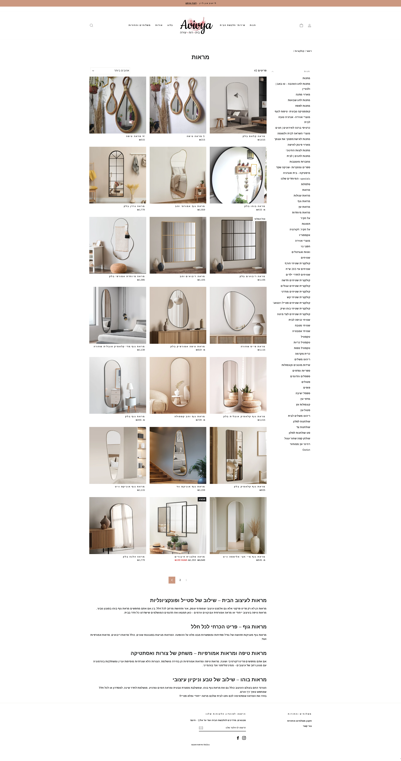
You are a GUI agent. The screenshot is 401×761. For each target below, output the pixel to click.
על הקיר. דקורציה (300, 229)
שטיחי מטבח (302, 325)
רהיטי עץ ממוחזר (300, 444)
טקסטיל (305, 337)
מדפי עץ (305, 399)
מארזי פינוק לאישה (299, 145)
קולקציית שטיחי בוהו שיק (295, 308)
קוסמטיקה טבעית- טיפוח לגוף (292, 111)
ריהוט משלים (302, 359)
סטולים (306, 382)
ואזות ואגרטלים (301, 252)
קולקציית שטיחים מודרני (295, 291)
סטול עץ (305, 410)
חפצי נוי (305, 246)
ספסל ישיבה (303, 393)
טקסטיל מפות (302, 348)
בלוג (170, 25)
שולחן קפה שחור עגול (297, 438)
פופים (306, 387)
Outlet (306, 450)
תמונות (306, 224)
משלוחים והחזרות (140, 25)
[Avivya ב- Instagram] (244, 738)
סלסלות (305, 184)
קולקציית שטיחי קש (298, 297)
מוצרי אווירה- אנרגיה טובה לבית (294, 119)
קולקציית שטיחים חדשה (296, 280)
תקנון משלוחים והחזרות (297, 9)
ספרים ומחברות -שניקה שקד (293, 167)
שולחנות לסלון (301, 421)
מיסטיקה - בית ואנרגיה (296, 173)
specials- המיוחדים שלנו (295, 178)
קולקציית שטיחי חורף (297, 263)
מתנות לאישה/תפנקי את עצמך (292, 139)
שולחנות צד (303, 427)
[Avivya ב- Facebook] (238, 738)
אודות (159, 25)
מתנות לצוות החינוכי (298, 150)
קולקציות (299, 51)
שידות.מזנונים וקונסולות (296, 365)
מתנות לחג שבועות (299, 100)
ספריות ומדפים (301, 370)
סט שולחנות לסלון (299, 433)
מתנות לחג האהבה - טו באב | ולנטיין (293, 86)
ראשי (309, 51)
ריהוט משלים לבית (299, 416)
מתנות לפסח (302, 106)
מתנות (306, 78)
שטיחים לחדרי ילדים (298, 274)
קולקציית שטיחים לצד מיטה (293, 314)
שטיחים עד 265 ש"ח (298, 269)
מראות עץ (304, 207)
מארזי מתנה (303, 94)
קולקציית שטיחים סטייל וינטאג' (291, 303)
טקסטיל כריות (302, 342)
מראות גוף (304, 201)
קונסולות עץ (303, 404)
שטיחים (305, 258)
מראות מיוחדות (301, 212)
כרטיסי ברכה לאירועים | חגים (292, 128)
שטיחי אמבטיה (301, 331)
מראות (306, 190)
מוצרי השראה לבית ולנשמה (293, 133)
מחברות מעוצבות (300, 161)
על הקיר (305, 218)
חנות (253, 25)
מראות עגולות (302, 195)
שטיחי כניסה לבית (299, 320)
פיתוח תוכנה (197, 744)
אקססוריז (304, 235)
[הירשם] (201, 728)
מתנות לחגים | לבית (298, 156)
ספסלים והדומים (300, 376)
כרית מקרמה (302, 354)
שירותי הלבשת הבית (232, 25)
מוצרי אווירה (302, 241)
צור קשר (277, 9)
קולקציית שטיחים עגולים (295, 286)
